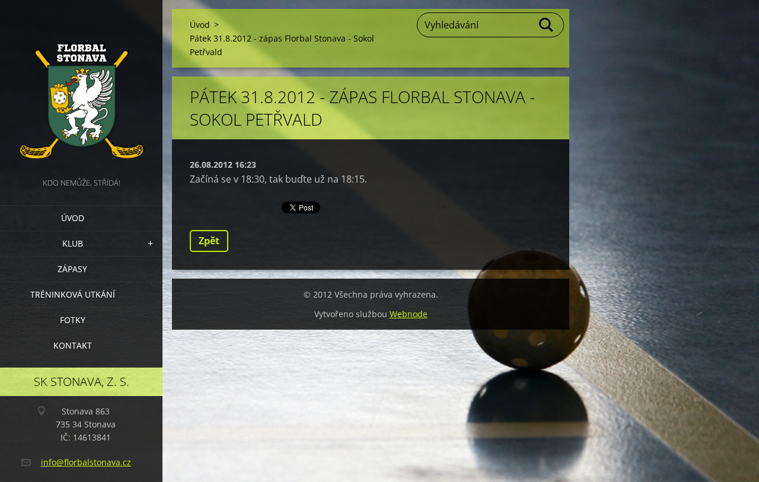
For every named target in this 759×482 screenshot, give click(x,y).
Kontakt (72, 345)
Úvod (72, 218)
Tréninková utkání (72, 294)
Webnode (409, 314)
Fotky (72, 319)
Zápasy (72, 268)
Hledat (546, 25)
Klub (72, 243)
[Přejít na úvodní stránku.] (81, 87)
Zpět (209, 240)
